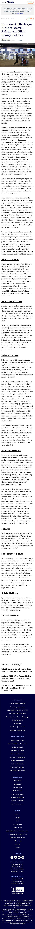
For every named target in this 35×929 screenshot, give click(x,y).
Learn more (20, 13)
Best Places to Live (17, 794)
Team (17, 821)
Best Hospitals (17, 790)
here (23, 923)
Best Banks (17, 723)
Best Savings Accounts (17, 727)
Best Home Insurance (17, 760)
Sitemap (17, 844)
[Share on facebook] (11, 857)
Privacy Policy (17, 824)
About (17, 814)
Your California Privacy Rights (17, 834)
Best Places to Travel (17, 797)
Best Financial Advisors (17, 770)
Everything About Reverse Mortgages (17, 717)
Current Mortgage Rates (17, 703)
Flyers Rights (6, 251)
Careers (17, 847)
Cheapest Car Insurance (17, 757)
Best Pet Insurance (18, 804)
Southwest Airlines (12, 553)
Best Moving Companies (17, 730)
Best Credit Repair (17, 747)
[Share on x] (15, 857)
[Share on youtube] (22, 857)
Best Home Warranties (17, 767)
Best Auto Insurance (17, 754)
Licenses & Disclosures (17, 837)
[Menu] (2, 2)
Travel (12, 19)
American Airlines (11, 301)
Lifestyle (4, 19)
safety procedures (8, 87)
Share (30, 18)
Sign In (30, 2)
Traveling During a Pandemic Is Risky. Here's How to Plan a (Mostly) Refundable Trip (16, 688)
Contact (17, 817)
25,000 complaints (12, 205)
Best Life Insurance (17, 764)
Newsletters (17, 781)
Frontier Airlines (11, 450)
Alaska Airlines (10, 259)
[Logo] (10, 2)
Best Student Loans (17, 740)
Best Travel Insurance (17, 800)
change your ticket (9, 603)
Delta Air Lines (9, 355)
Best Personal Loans (17, 750)
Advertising (17, 841)
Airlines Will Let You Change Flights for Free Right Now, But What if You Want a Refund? (16, 678)
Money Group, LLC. (17, 900)
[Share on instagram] (19, 857)
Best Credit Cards (17, 720)
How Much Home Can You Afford (17, 710)
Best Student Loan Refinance (17, 744)
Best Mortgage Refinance (17, 713)
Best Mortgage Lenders (17, 707)
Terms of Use (17, 827)
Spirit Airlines (9, 593)
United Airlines (10, 615)
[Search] (5, 2)
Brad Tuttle (7, 39)
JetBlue (5, 528)
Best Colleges (17, 787)
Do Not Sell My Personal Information (17, 831)
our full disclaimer (24, 916)
